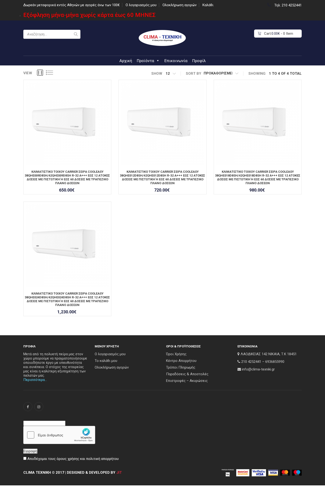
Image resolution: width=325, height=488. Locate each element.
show (156, 73)
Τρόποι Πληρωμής (180, 367)
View (27, 73)
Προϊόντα (145, 60)
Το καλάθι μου (106, 361)
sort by (193, 73)
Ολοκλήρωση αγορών (179, 5)
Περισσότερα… (35, 380)
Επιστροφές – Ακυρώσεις (187, 381)
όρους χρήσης (68, 459)
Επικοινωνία (175, 60)
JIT (119, 472)
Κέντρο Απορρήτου (181, 361)
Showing (257, 73)
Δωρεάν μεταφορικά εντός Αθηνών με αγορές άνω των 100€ (71, 5)
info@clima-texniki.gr (258, 369)
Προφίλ (199, 60)
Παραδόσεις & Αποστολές (187, 374)
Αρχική (125, 60)
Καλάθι (207, 5)
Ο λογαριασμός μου (141, 5)
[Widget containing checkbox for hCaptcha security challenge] (59, 435)
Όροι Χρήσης (176, 354)
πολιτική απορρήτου (102, 459)
